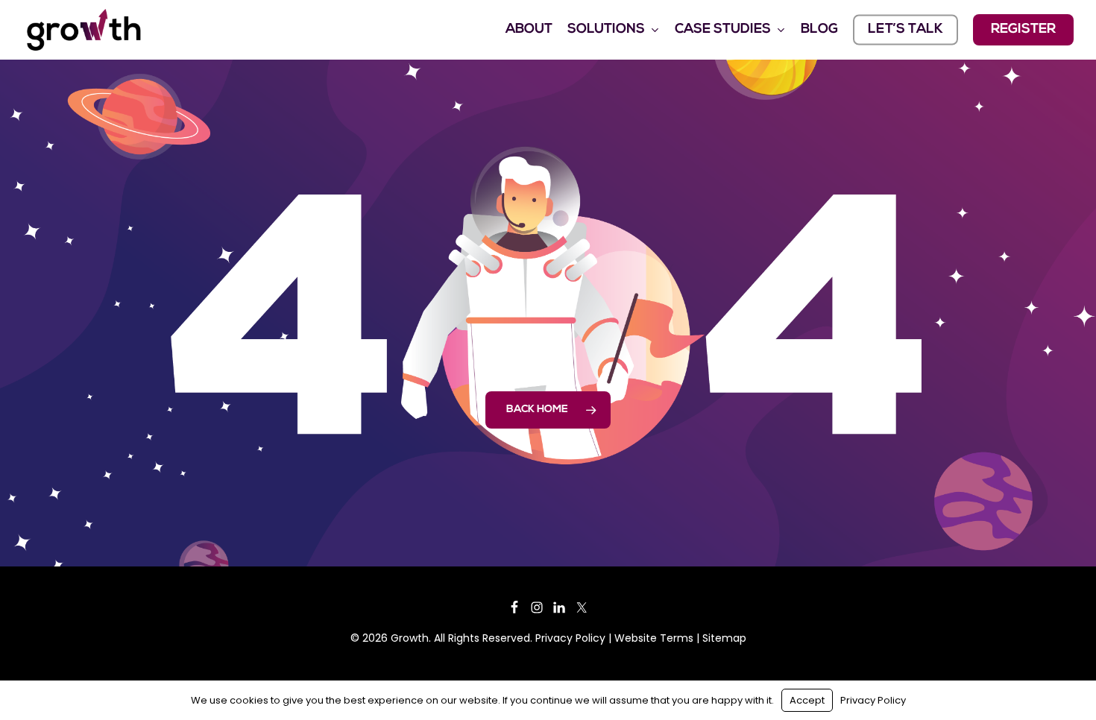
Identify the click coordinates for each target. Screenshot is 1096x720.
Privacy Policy (570, 638)
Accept (807, 700)
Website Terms (653, 638)
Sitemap (724, 638)
